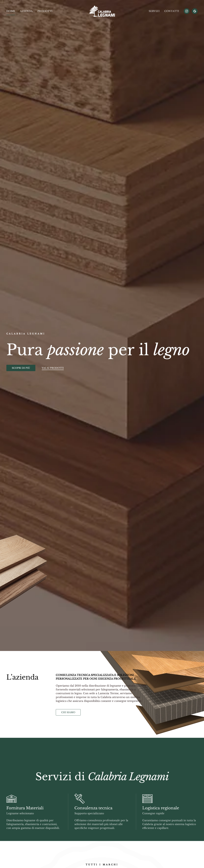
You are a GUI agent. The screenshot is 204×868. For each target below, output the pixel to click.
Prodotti (44, 11)
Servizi (154, 11)
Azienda (26, 11)
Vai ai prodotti (53, 368)
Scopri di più (21, 368)
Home (10, 11)
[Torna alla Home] (102, 11)
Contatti (171, 11)
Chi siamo (68, 712)
